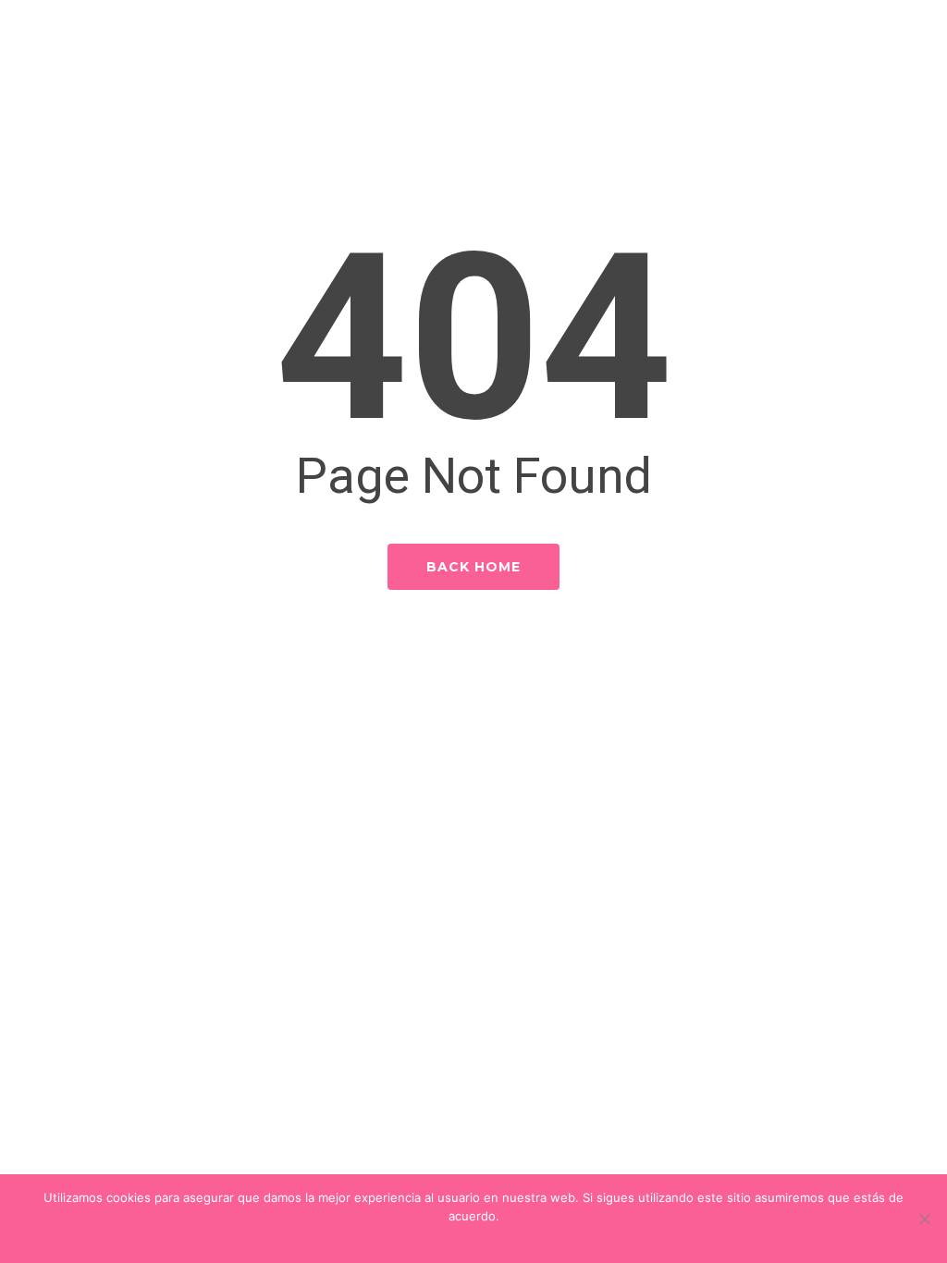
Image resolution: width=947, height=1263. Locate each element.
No (430, 1239)
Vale (400, 1239)
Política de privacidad (508, 1239)
